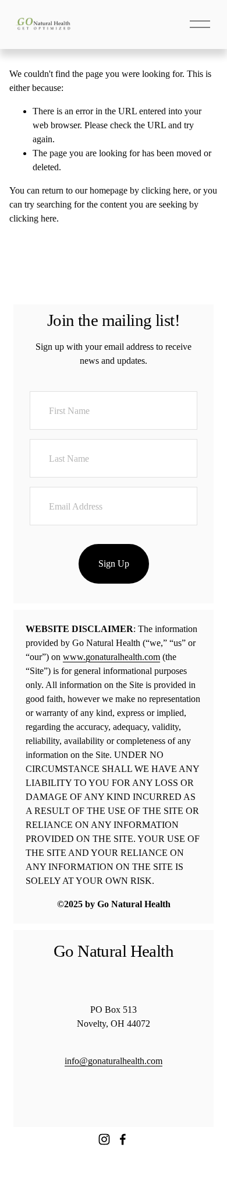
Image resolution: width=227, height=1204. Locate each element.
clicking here (165, 190)
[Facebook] (123, 1139)
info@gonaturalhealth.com (113, 1061)
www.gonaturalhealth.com (111, 657)
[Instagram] (104, 1139)
